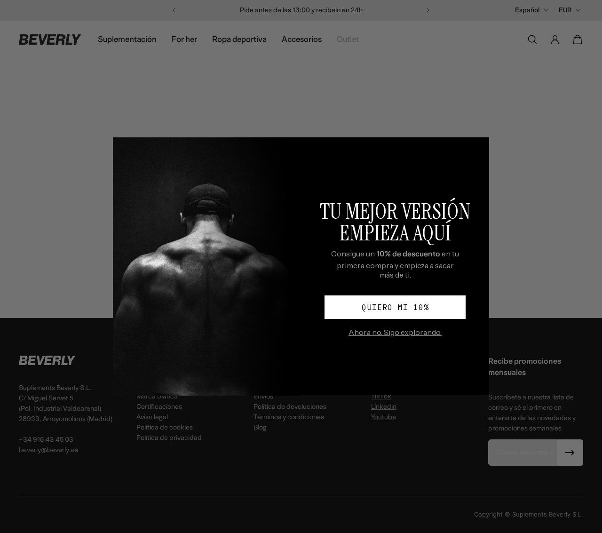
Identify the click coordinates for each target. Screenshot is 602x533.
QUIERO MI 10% (395, 307)
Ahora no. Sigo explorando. (395, 332)
